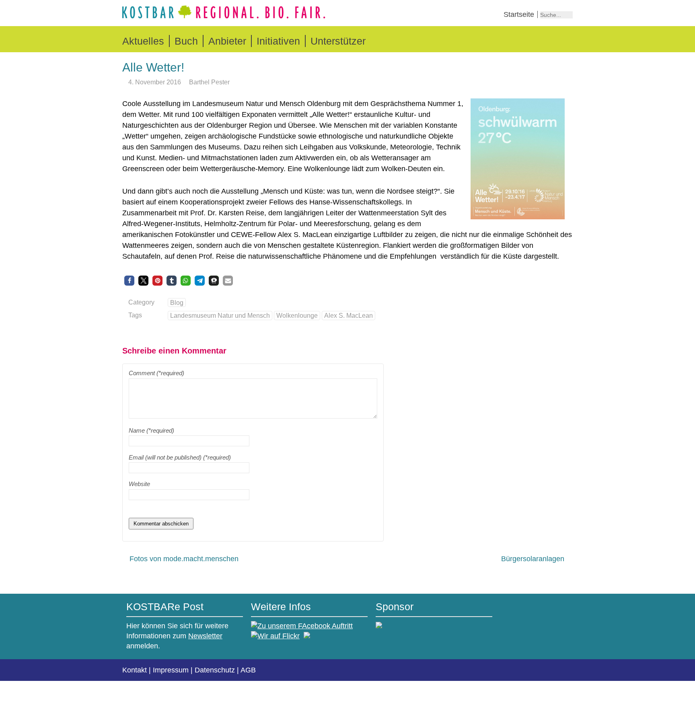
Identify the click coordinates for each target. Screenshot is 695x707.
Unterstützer (338, 41)
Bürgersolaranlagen (532, 559)
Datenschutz (215, 670)
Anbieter (227, 41)
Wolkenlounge (297, 315)
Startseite (519, 14)
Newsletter (205, 636)
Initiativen (278, 41)
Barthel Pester (209, 82)
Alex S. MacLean (348, 315)
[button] (129, 281)
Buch (186, 41)
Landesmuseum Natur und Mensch (220, 315)
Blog (176, 302)
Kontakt (134, 670)
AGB (248, 670)
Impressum (171, 670)
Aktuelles (143, 41)
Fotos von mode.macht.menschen (184, 559)
